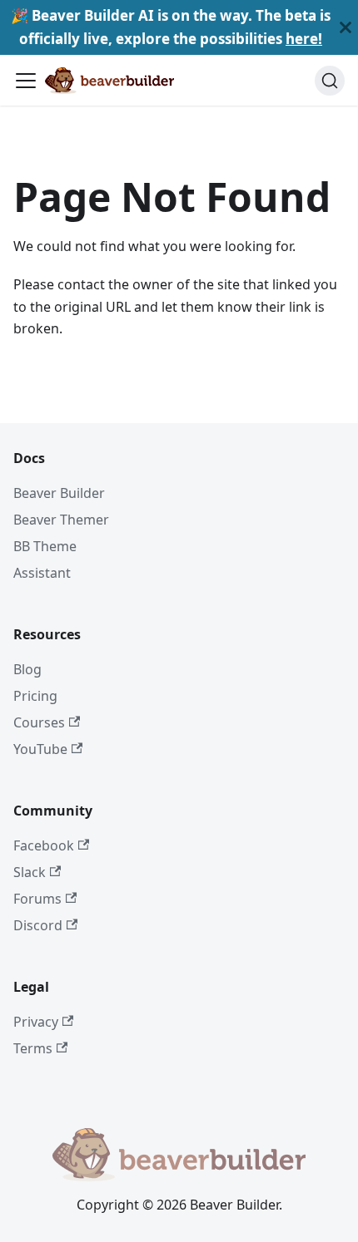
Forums (37, 899)
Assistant (42, 573)
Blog (27, 669)
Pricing (35, 696)
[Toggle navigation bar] (25, 80)
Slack (29, 872)
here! (304, 38)
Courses (39, 722)
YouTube (40, 749)
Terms (32, 1048)
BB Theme (45, 546)
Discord (37, 925)
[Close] (345, 27)
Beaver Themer (61, 519)
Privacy (35, 1022)
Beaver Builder (59, 493)
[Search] (330, 81)
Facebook (43, 845)
